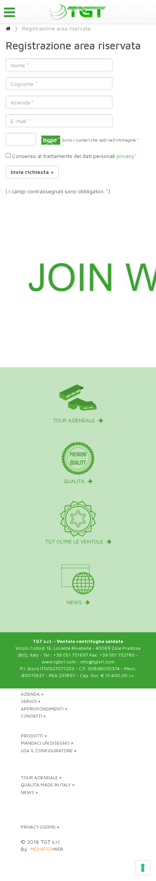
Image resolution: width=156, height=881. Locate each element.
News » (29, 792)
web (46, 849)
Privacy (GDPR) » (40, 827)
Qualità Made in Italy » (48, 785)
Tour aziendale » (41, 777)
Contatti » (33, 716)
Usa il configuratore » (48, 750)
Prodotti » (34, 736)
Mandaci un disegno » (47, 743)
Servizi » (31, 701)
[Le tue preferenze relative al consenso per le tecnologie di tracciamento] (143, 867)
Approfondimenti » (44, 709)
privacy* (127, 156)
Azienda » (32, 694)
